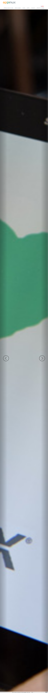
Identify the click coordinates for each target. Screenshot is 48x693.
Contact (33, 8)
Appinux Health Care (8, 8)
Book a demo (18, 8)
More (28, 8)
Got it (32, 692)
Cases (23, 8)
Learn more (28, 692)
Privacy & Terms (40, 8)
